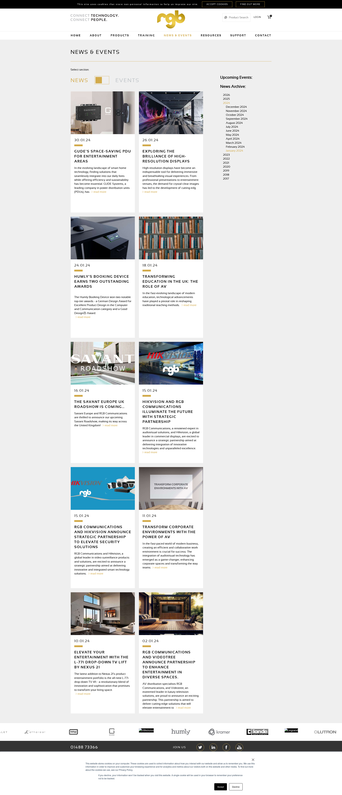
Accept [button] (220, 786)
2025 (226, 98)
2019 (226, 170)
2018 (226, 174)
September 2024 (237, 118)
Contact (263, 35)
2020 (226, 166)
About (96, 35)
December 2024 (236, 106)
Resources (211, 35)
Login (257, 17)
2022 (226, 158)
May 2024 (232, 134)
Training (146, 35)
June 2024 (232, 130)
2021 (226, 162)
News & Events (178, 35)
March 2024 (234, 142)
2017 (226, 178)
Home (76, 35)
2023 (226, 154)
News (79, 80)
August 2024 (234, 122)
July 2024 (232, 126)
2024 (226, 103)
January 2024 (234, 150)
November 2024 (236, 111)
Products (120, 35)
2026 (226, 95)
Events (127, 80)
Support (238, 35)
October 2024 (235, 114)
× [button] (253, 758)
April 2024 (233, 138)
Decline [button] (236, 786)
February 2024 (235, 146)
